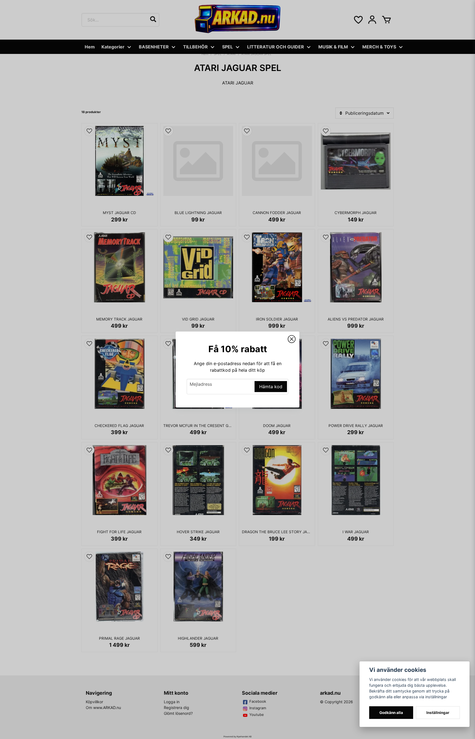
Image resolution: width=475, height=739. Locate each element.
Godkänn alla (391, 712)
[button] (292, 339)
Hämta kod (270, 386)
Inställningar (437, 712)
